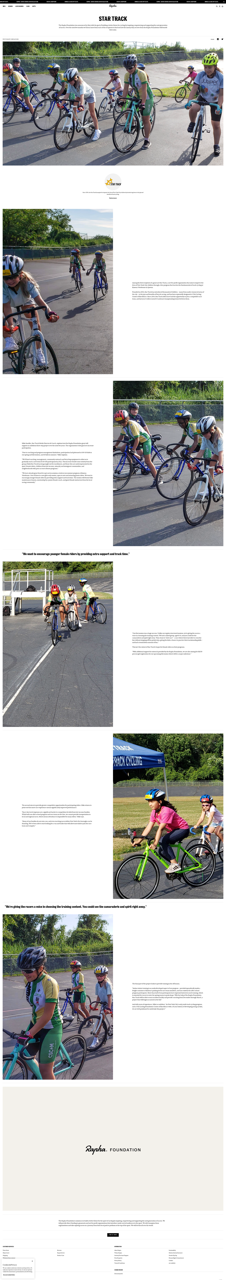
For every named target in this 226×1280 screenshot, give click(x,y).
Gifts (34, 6)
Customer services (8, 1246)
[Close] (32, 1261)
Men (4, 6)
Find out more (113, 198)
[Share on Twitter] (222, 39)
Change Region (118, 1270)
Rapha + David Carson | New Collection (27, 1)
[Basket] (222, 6)
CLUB (27, 6)
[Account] (219, 6)
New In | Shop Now (51, 1)
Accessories (19, 6)
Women (10, 6)
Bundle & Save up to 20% (71, 1)
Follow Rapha (7, 1270)
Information (118, 1246)
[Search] (216, 6)
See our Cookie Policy (9, 1274)
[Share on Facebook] (218, 39)
